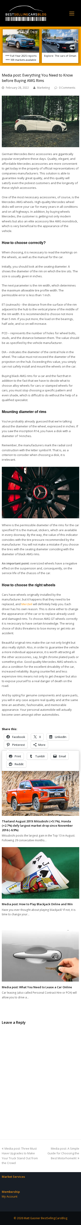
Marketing (43, 88)
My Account (9, 1196)
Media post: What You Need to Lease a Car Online (37, 987)
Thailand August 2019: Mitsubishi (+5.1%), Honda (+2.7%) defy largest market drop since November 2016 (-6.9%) (37, 825)
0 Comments (67, 88)
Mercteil (26, 604)
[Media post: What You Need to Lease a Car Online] (40, 956)
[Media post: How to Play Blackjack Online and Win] (40, 873)
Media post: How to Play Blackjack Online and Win (37, 904)
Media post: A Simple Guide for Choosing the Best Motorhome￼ (63, 1153)
